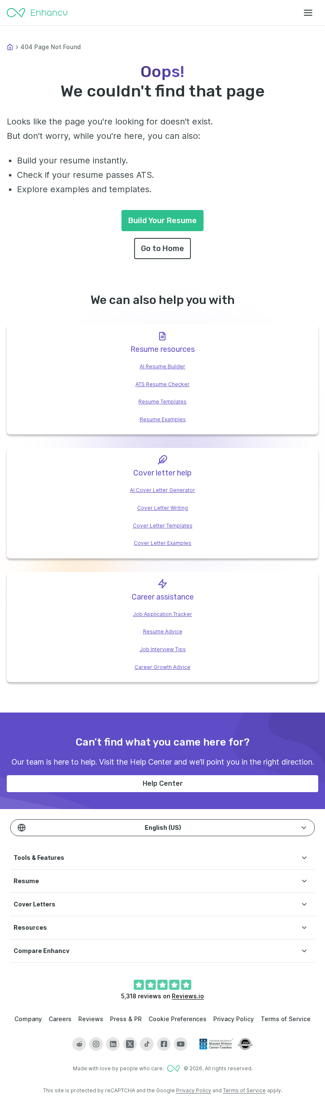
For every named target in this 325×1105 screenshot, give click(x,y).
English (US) (163, 827)
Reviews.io (188, 996)
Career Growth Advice (162, 667)
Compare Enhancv (41, 950)
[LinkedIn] (113, 1044)
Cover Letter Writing (162, 508)
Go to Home (162, 248)
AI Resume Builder (162, 366)
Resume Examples (163, 419)
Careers (60, 1018)
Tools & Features (39, 857)
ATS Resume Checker (162, 384)
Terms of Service (286, 1018)
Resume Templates (162, 401)
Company (28, 1018)
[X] (130, 1044)
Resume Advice (162, 631)
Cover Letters (34, 904)
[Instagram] (96, 1044)
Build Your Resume (162, 220)
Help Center (163, 783)
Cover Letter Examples (162, 543)
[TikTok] (147, 1044)
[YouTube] (180, 1044)
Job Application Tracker (162, 614)
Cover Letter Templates (163, 525)
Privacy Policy (233, 1018)
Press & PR (126, 1018)
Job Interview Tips (163, 649)
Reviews (90, 1018)
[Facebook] (164, 1044)
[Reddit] (79, 1044)
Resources (30, 927)
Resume (26, 880)
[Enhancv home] (37, 12)
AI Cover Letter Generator (162, 490)
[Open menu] (308, 13)
